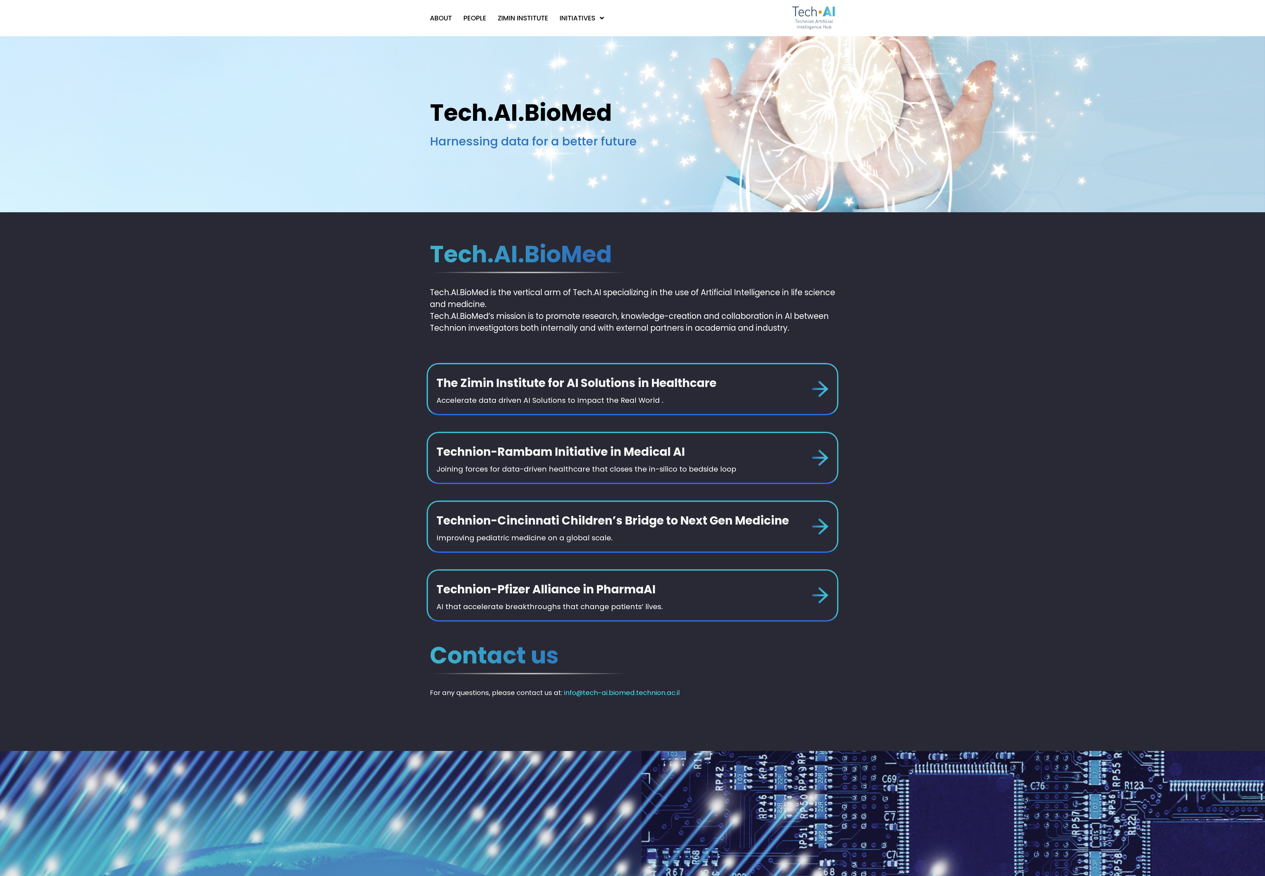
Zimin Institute (523, 18)
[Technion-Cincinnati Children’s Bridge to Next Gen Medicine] (820, 526)
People (475, 18)
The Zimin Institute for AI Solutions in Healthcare (576, 383)
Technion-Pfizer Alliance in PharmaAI (546, 589)
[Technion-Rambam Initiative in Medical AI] (820, 458)
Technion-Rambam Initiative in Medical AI (560, 452)
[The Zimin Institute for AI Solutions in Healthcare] (820, 389)
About (441, 18)
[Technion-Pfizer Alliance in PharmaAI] (820, 595)
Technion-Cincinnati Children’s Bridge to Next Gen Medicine (612, 520)
